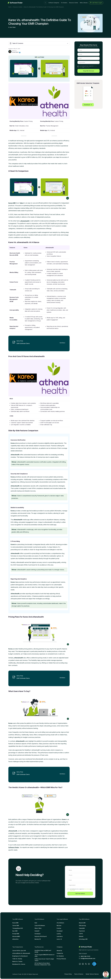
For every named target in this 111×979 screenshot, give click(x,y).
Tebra (21, 203)
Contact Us (60, 953)
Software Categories (53, 2)
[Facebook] (80, 964)
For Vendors (64, 2)
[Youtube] (89, 964)
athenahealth (24, 221)
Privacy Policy (86, 67)
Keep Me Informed (88, 71)
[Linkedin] (19, 52)
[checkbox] (78, 66)
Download (87, 104)
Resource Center (73, 2)
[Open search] (45, 2)
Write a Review (84, 2)
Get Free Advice (80, 893)
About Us (59, 950)
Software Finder (13, 847)
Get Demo (23, 135)
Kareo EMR (12, 203)
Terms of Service (78, 974)
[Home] (15, 3)
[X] (86, 964)
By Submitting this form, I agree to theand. (88, 67)
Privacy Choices (61, 958)
